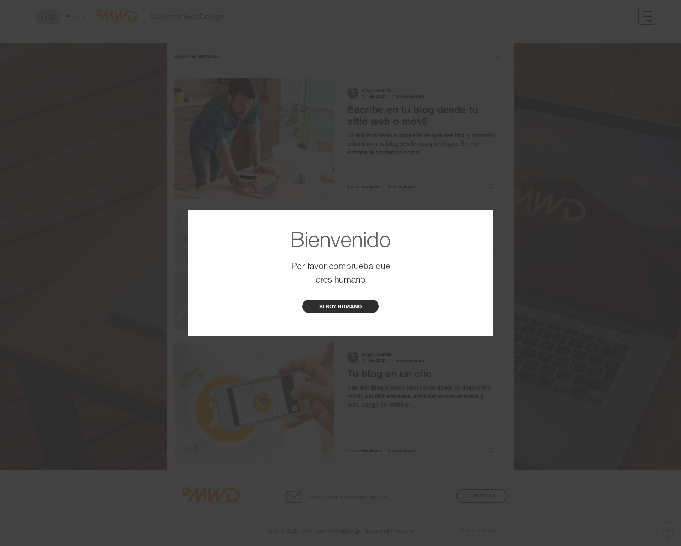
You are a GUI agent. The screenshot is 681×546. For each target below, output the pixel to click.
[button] (340, 306)
